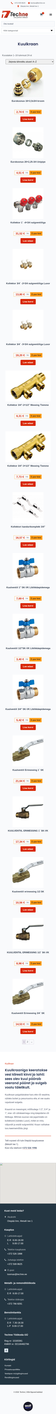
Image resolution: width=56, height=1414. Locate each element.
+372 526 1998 (29, 1148)
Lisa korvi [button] (28, 119)
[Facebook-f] (6, 1350)
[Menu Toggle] (50, 14)
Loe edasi (28, 241)
